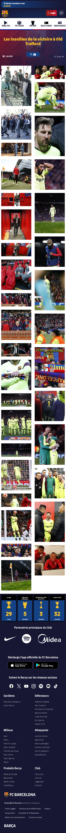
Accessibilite (10, 813)
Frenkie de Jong (11, 751)
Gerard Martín (41, 713)
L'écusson (39, 774)
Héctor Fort (40, 724)
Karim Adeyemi (42, 751)
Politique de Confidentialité (30, 808)
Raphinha (39, 740)
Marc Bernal (9, 758)
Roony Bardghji (42, 743)
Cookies (47, 808)
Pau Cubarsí (40, 705)
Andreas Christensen (44, 709)
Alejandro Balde (42, 701)
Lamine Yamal (41, 736)
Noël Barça (8, 785)
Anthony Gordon (42, 747)
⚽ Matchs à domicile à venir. (14, 4)
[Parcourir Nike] (10, 638)
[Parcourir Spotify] (26, 638)
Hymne (38, 778)
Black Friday (9, 781)
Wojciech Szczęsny (12, 701)
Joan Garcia (9, 705)
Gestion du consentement (15, 817)
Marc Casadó (9, 747)
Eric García (39, 720)
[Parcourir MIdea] (49, 638)
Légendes (39, 781)
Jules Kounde (41, 716)
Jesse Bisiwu (40, 754)
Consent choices (35, 817)
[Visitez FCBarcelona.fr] (5, 13)
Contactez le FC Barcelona (28, 813)
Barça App (8, 778)
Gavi (6, 736)
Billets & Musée (10, 774)
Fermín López (10, 743)
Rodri (6, 762)
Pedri (6, 740)
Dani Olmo (8, 754)
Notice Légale (10, 808)
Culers (51, 13)
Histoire (38, 785)
